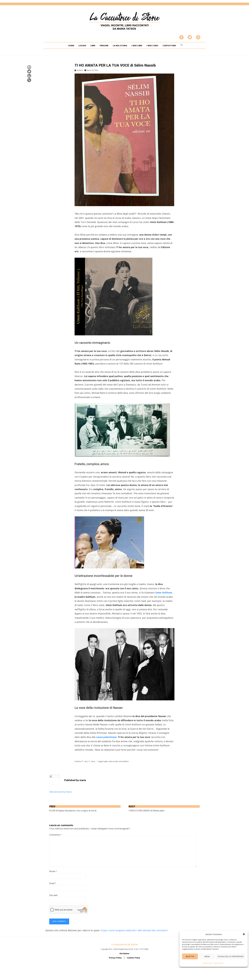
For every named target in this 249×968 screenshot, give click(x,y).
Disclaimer (124, 953)
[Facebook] (29, 67)
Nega (207, 956)
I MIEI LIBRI (137, 45)
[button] (244, 934)
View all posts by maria (60, 791)
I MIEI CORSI (152, 45)
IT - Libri (85, 761)
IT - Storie (91, 761)
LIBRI (93, 45)
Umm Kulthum (163, 592)
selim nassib (113, 761)
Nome (53, 871)
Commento (55, 834)
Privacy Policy (218, 963)
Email (52, 883)
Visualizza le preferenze (231, 956)
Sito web (53, 895)
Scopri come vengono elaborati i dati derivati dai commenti (134, 930)
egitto (106, 761)
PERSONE (104, 45)
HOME (71, 45)
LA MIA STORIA (120, 45)
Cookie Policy (207, 963)
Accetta (190, 956)
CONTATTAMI (169, 45)
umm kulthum (124, 761)
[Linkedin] (29, 76)
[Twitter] (29, 71)
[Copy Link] (29, 80)
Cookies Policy (133, 957)
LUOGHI (82, 45)
